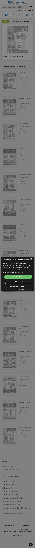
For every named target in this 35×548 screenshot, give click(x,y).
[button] (17, 286)
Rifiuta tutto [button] (18, 282)
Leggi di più (19, 272)
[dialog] (17, 274)
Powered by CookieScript (25, 289)
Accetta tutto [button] (18, 277)
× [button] (31, 259)
